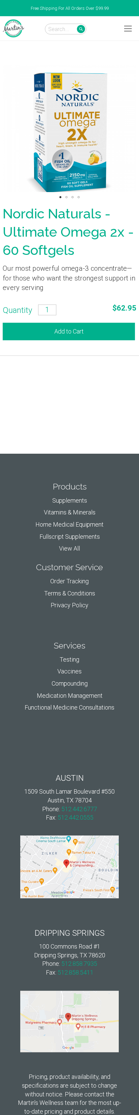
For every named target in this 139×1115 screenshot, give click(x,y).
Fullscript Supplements (69, 536)
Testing (69, 659)
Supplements (69, 500)
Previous (3, 8)
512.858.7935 (79, 963)
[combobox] (65, 29)
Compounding (70, 683)
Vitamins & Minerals (69, 512)
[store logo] (13, 28)
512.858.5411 (75, 972)
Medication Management (70, 695)
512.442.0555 (75, 817)
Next (135, 8)
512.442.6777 (79, 809)
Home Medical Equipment (69, 524)
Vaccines (69, 671)
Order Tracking (69, 581)
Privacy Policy (69, 605)
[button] (60, 197)
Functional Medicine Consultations (69, 707)
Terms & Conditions (69, 593)
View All (69, 548)
